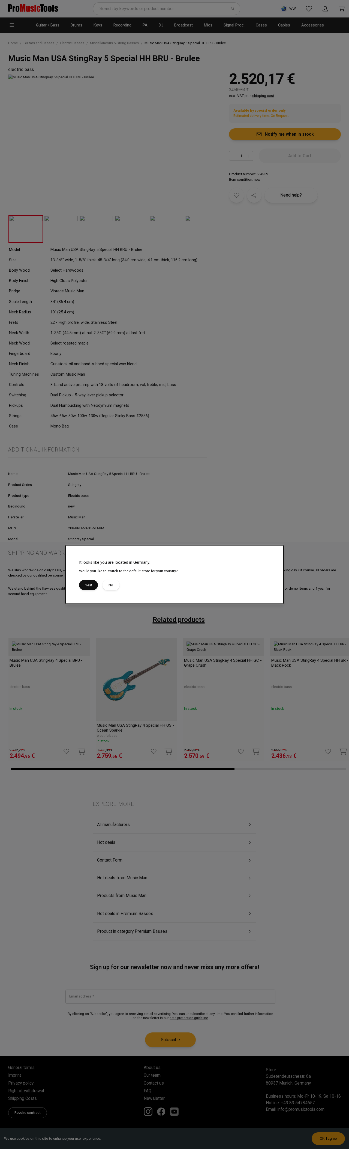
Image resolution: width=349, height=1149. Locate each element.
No (111, 585)
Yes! (88, 585)
